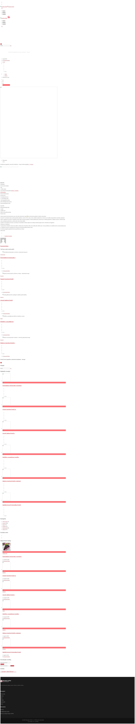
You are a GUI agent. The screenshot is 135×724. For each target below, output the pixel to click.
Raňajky (4, 526)
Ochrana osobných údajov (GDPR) (7, 713)
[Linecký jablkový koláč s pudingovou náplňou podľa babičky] (6, 428)
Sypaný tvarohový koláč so (9, 409)
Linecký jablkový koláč (6, 300)
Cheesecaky (2, 254)
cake (7, 671)
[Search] (1, 8)
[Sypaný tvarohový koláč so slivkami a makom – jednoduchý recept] (6, 404)
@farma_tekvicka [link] (14, 190)
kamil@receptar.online (4, 711)
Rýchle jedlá (5, 528)
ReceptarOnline (7, 60)
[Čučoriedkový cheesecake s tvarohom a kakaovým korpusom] (6, 381)
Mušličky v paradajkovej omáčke (11, 457)
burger (4, 671)
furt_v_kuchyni (30, 164)
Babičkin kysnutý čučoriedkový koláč (12, 505)
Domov (4, 10)
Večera (7, 52)
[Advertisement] (67, 35)
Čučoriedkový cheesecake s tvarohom (12, 385)
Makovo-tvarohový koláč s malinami (12, 481)
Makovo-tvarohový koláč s (7, 343)
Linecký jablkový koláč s (9, 433)
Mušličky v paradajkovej (7, 321)
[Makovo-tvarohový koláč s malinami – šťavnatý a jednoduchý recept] (6, 476)
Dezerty (1, 276)
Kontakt (4, 14)
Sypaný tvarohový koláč (7, 279)
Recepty (4, 12)
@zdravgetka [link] (3, 192)
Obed (4, 52)
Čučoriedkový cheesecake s (7, 257)
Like (4, 62)
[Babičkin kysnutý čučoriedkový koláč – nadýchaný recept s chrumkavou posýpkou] (6, 500)
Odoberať (2, 664)
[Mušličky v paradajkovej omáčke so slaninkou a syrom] (6, 452)
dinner (11, 671)
